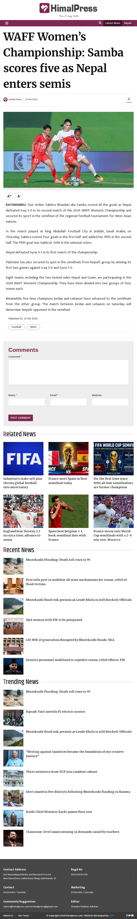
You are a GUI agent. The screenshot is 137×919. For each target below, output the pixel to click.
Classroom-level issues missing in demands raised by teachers (72, 832)
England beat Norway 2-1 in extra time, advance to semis (21, 535)
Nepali (128, 23)
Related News (19, 434)
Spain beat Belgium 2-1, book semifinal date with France (67, 535)
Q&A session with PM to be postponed (54, 620)
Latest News (112, 23)
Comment (15, 357)
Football (16, 327)
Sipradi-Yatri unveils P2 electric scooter (55, 712)
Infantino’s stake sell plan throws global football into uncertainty (22, 483)
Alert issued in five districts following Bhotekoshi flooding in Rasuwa (78, 792)
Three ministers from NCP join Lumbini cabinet (61, 772)
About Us (8, 915)
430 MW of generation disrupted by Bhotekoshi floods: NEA (70, 640)
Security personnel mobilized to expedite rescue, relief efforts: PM (75, 660)
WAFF (33, 327)
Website (97, 395)
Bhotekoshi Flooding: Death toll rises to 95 (58, 560)
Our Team (23, 915)
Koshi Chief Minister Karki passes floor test (59, 812)
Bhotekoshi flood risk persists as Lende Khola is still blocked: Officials (79, 600)
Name (12, 395)
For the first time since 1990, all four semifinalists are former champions (113, 483)
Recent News (18, 550)
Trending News (21, 682)
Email (54, 395)
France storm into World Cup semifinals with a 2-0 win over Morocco (112, 535)
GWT (111, 915)
